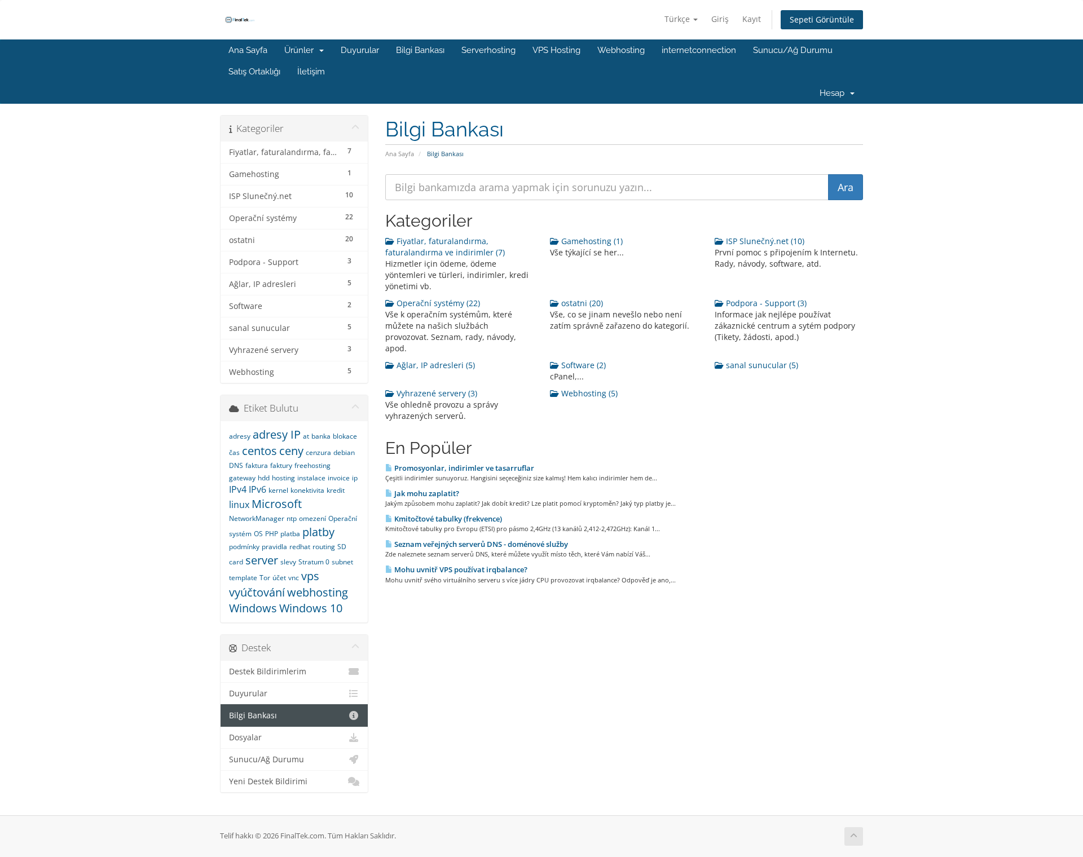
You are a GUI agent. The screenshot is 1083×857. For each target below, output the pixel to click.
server (261, 560)
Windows (253, 608)
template (243, 577)
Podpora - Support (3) (765, 303)
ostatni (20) (581, 303)
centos (259, 450)
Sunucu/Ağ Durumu (793, 50)
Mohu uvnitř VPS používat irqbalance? (460, 569)
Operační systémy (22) (437, 303)
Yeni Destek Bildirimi (268, 781)
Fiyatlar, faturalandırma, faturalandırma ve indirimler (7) (445, 247)
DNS (236, 465)
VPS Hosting (556, 50)
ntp (292, 518)
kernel (278, 490)
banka (321, 436)
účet (279, 577)
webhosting (317, 592)
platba (290, 533)
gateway (242, 478)
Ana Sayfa (247, 50)
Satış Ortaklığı (254, 72)
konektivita (307, 490)
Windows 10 (310, 608)
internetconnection (699, 50)
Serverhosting (488, 50)
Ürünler (301, 50)
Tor (264, 577)
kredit (336, 490)
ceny (291, 450)
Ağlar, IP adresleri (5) (434, 365)
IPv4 (237, 489)
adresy (239, 436)
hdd (264, 478)
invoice (339, 478)
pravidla (274, 546)
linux (239, 504)
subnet (342, 562)
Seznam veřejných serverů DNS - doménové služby (480, 544)
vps (310, 576)
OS (258, 533)
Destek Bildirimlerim (267, 671)
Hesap (834, 93)
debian (344, 452)
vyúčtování (257, 592)
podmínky (244, 546)
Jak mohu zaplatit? (426, 493)
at (306, 436)
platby (318, 532)
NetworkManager (256, 518)
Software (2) (582, 365)
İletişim (311, 72)
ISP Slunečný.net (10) (764, 241)
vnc (293, 577)
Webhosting (621, 50)
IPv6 (257, 489)
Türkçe (678, 19)
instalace (311, 478)
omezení (312, 518)
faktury (281, 465)
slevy (288, 562)
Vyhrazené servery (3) (435, 393)
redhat (299, 546)
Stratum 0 (313, 562)
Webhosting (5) (588, 393)
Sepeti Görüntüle (822, 19)
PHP (271, 533)
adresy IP (277, 434)
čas (234, 452)
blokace (345, 436)
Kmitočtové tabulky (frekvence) (447, 519)
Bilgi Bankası (420, 50)
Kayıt (751, 19)
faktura (256, 465)
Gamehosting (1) (591, 241)
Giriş (720, 19)
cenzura (318, 452)
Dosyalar (245, 737)
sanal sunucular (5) (761, 365)
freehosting (312, 465)
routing (323, 546)
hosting (283, 478)
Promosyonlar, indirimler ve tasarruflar (463, 468)
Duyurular (360, 50)
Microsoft (277, 503)
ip (355, 478)
